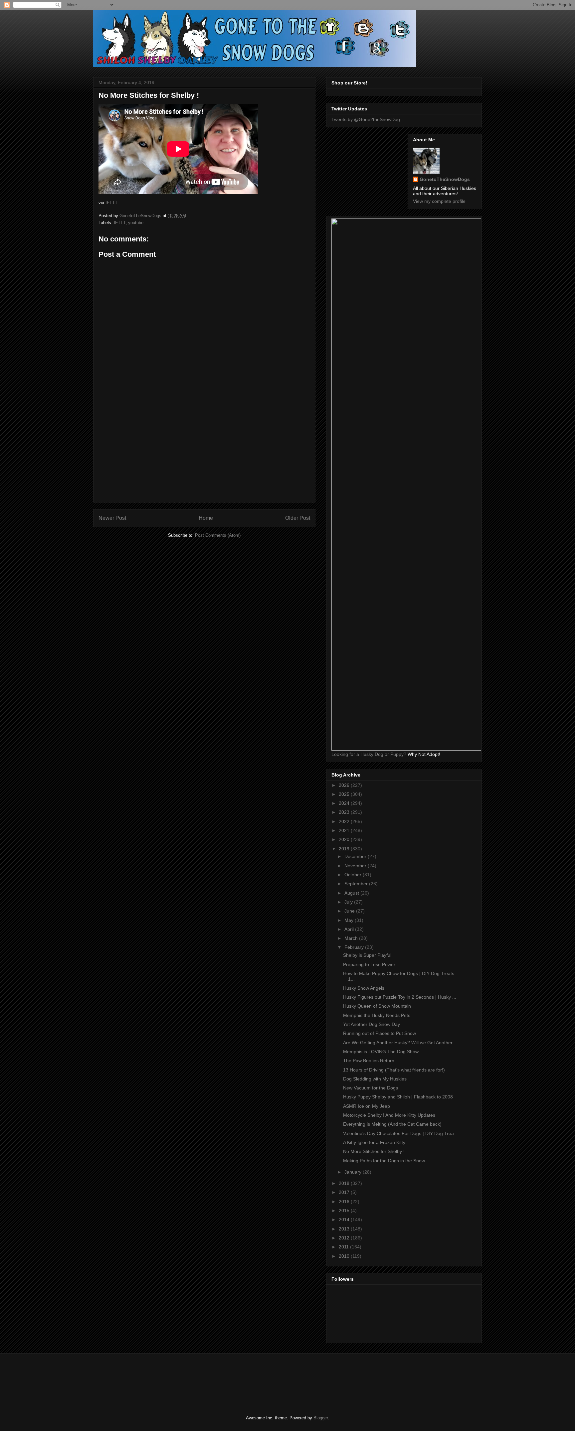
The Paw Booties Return (368, 1060)
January (353, 1172)
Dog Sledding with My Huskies (375, 1078)
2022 (345, 821)
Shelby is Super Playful (367, 955)
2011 (344, 1246)
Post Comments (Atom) (218, 535)
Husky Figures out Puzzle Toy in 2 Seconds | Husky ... (399, 997)
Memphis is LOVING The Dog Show (381, 1051)
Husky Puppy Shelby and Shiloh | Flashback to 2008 (398, 1096)
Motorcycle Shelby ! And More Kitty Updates (389, 1115)
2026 (345, 785)
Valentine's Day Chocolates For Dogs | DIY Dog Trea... (400, 1133)
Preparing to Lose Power (369, 964)
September (356, 883)
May (349, 920)
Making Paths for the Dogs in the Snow (384, 1160)
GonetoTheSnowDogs (445, 179)
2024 (345, 803)
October (353, 874)
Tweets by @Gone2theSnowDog (365, 119)
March (351, 938)
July (349, 902)
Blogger (320, 1417)
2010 (345, 1256)
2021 (345, 830)
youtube (135, 222)
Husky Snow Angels (363, 988)
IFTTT (111, 202)
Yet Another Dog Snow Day (371, 1024)
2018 (345, 1183)
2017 (345, 1192)
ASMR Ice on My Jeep (366, 1106)
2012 (345, 1237)
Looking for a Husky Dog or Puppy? (368, 754)
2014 (345, 1219)
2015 (345, 1210)
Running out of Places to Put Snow (379, 1033)
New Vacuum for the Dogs (370, 1087)
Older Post (297, 518)
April (349, 929)
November (356, 865)
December (356, 856)
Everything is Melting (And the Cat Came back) (392, 1124)
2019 (345, 848)
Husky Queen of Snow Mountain (377, 1006)
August (352, 893)
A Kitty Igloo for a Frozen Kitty (374, 1142)
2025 (345, 794)
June (350, 911)
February (354, 947)
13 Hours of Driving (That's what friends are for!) (394, 1070)
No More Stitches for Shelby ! (374, 1151)
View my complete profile (439, 201)
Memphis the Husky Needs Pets (376, 1015)
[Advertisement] (204, 455)
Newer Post (112, 518)
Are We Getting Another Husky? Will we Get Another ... (400, 1042)
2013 (345, 1228)
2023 (345, 812)
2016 (345, 1201)
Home (206, 518)
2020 (345, 839)
